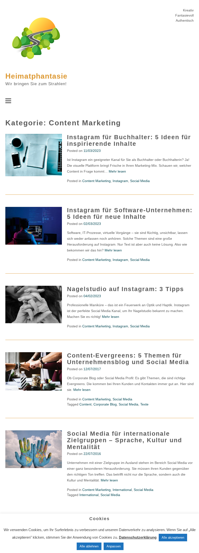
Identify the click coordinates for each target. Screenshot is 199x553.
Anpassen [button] (114, 546)
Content (85, 404)
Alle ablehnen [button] (89, 546)
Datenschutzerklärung (138, 537)
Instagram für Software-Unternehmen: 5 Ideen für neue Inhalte (129, 213)
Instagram (120, 181)
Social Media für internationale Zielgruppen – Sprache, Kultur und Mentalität (124, 440)
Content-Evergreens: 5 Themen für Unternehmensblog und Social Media (128, 359)
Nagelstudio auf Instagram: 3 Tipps (125, 289)
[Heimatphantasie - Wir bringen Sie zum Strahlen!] (35, 39)
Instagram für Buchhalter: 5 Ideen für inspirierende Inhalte (129, 140)
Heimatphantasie (36, 76)
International (122, 490)
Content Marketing (96, 181)
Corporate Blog (105, 404)
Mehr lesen (117, 171)
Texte (144, 404)
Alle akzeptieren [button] (173, 537)
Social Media (140, 181)
